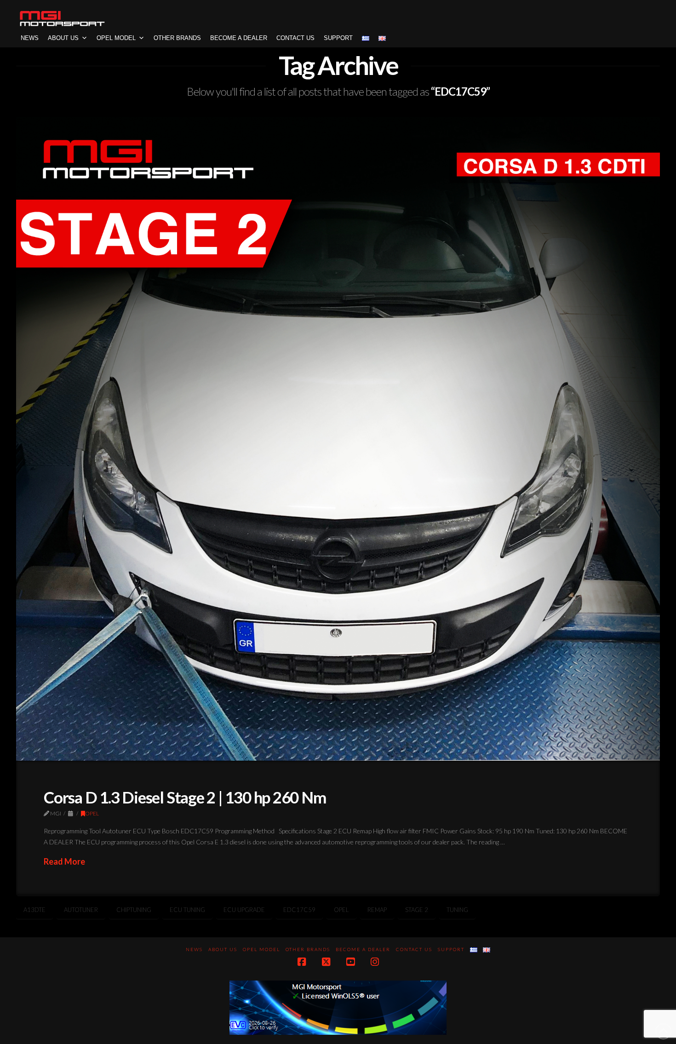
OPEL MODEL (116, 37)
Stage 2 (416, 909)
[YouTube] (350, 962)
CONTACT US (295, 37)
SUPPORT (338, 37)
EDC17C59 (299, 909)
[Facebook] (302, 962)
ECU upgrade (244, 909)
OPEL (92, 813)
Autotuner (81, 909)
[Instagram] (375, 962)
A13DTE (34, 909)
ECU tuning (187, 909)
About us (63, 37)
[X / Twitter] (326, 962)
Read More (64, 861)
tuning (457, 909)
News (30, 37)
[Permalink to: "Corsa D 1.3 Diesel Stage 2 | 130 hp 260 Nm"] (338, 439)
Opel (341, 909)
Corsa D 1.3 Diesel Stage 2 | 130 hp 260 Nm (185, 797)
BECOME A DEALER (238, 37)
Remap (377, 909)
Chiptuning (133, 909)
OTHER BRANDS (177, 37)
